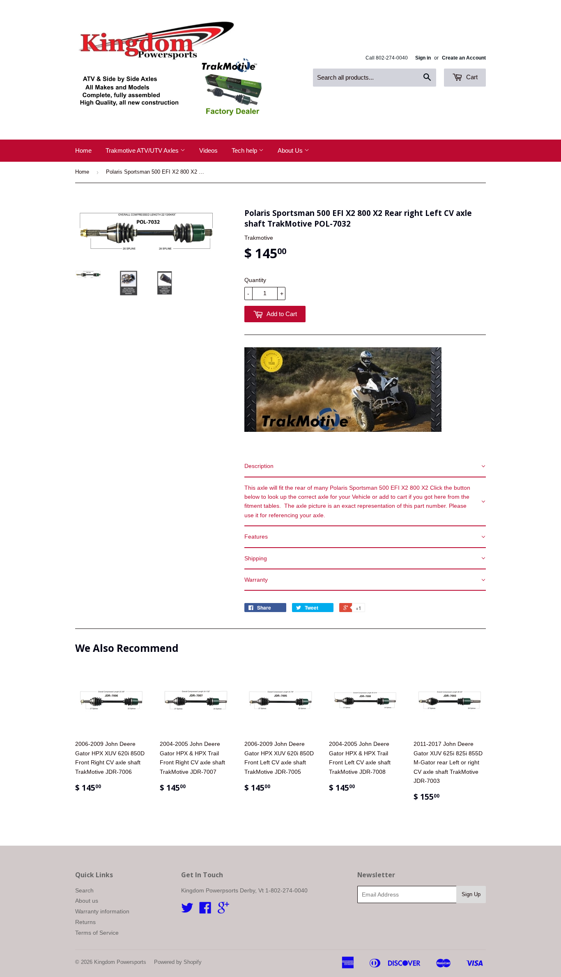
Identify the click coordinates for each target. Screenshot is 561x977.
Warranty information (102, 911)
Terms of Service (97, 932)
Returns (85, 922)
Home (83, 150)
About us (86, 900)
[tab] (365, 466)
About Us (291, 150)
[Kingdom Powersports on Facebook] (205, 910)
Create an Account (464, 58)
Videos (208, 150)
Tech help (245, 150)
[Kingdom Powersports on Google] (223, 910)
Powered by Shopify (178, 962)
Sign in (423, 58)
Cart (471, 76)
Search (84, 890)
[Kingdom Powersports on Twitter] (187, 910)
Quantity (255, 280)
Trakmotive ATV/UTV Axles (143, 150)
